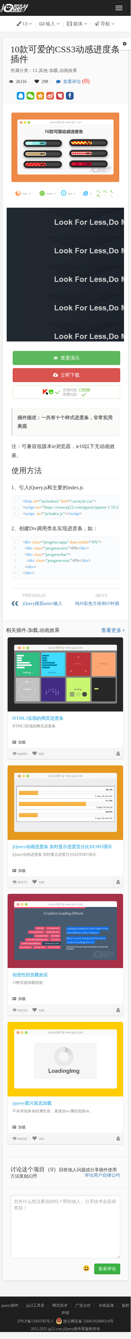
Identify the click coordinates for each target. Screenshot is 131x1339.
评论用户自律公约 (102, 1175)
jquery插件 (9, 1305)
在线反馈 (106, 1305)
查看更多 (112, 630)
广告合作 (83, 1305)
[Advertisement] (65, 273)
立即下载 (69, 375)
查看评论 (75, 81)
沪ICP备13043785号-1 (35, 1321)
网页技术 (60, 1305)
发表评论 (107, 1268)
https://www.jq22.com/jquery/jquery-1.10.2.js (83, 507)
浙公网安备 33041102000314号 (88, 1321)
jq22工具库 (35, 1305)
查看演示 (69, 358)
